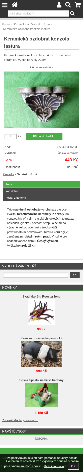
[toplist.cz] (41, 438)
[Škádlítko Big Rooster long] (41, 311)
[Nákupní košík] (78, 5)
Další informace (54, 466)
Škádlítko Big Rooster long (41, 296)
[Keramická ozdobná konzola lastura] (41, 100)
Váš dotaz (11, 191)
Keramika (8, 174)
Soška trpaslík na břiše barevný (41, 380)
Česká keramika (68, 153)
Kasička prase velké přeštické (41, 338)
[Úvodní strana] (14, 5)
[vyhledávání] (68, 5)
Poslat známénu (15, 197)
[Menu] (4, 5)
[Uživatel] (59, 5)
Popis (8, 184)
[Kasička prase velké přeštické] (41, 353)
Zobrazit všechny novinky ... (20, 420)
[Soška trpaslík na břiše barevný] (41, 395)
